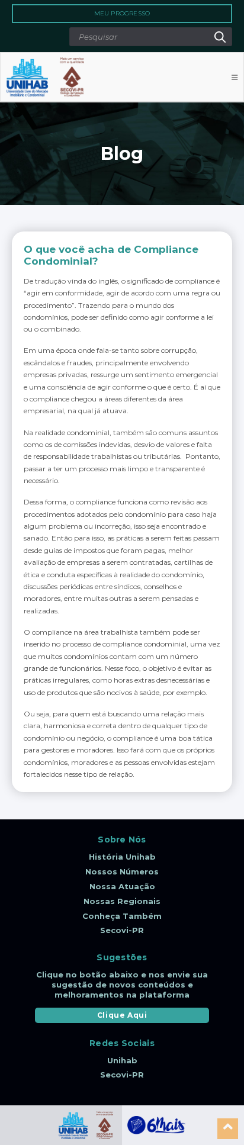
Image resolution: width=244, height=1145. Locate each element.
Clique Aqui (122, 1015)
